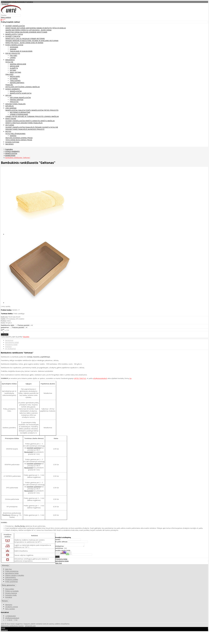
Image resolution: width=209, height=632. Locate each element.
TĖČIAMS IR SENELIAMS (40, 41)
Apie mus (58, 563)
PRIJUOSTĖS (14, 102)
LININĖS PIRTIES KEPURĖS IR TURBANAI (20, 116)
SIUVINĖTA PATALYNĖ (50, 127)
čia (130, 378)
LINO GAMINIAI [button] (10, 108)
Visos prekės (9, 589)
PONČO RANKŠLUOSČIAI (34, 110)
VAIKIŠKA (13, 136)
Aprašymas (9, 340)
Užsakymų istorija (11, 607)
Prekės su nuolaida (12, 591)
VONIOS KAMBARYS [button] (12, 89)
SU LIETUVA (30, 30)
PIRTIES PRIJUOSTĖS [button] (12, 53)
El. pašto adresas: (61, 542)
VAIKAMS (8, 41)
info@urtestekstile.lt (19, 2)
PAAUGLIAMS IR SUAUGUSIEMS (21, 51)
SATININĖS (14, 78)
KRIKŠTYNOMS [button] (10, 119)
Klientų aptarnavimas (8, 585)
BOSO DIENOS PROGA (24, 140)
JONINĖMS (33, 32)
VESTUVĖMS (21, 28)
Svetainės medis (11, 595)
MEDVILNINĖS (15, 76)
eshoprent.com (30, 626)
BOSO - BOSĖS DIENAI (43, 30)
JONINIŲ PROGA (27, 138)
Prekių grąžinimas (11, 581)
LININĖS (13, 58)
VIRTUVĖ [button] (8, 95)
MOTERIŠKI (16, 30)
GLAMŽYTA (14, 68)
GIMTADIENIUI (31, 28)
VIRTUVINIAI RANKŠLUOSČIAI (20, 98)
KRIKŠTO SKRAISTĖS (32, 121)
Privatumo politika (11, 579)
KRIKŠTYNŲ (9, 43)
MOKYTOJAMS (42, 32)
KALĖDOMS (24, 32)
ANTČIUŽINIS (20, 87)
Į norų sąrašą (5, 306)
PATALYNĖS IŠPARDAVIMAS (15, 134)
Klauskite (26, 337)
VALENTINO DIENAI (12, 32)
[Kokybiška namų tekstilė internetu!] (11, 13)
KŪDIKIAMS (14, 47)
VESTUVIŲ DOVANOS (13, 138)
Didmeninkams (10, 577)
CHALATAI (21, 110)
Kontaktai (29, 2)
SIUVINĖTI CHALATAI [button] (12, 36)
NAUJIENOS (9, 144)
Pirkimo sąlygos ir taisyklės (14, 575)
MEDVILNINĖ (14, 66)
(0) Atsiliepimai (10, 349)
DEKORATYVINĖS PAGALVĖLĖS (32, 123)
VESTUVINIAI (53, 41)
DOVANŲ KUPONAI (12, 142)
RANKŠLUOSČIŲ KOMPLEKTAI (20, 93)
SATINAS (13, 70)
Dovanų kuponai (11, 593)
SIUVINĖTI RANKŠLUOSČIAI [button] (15, 26)
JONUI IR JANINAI (37, 43)
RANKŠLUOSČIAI (16, 91)
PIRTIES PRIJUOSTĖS (51, 110)
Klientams (5, 601)
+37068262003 (6, 2)
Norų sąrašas (10, 609)
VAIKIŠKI (8, 30)
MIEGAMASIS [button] (10, 60)
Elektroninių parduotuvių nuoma (12, 626)
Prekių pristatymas (11, 571)
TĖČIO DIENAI (10, 140)
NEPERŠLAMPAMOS (17, 83)
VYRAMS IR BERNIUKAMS (19, 114)
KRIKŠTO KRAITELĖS (13, 123)
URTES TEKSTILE (80, 378)
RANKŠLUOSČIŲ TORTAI (14, 34)
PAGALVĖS (9, 85)
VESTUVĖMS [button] (9, 125)
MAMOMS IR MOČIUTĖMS (22, 41)
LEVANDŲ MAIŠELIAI (32, 87)
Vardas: (57, 539)
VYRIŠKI (23, 30)
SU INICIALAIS (25, 38)
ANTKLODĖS (10, 87)
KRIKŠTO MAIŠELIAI (47, 121)
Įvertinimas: (59, 548)
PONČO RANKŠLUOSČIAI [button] (14, 45)
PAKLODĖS (9, 74)
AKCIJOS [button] (8, 131)
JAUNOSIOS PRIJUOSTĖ (36, 129)
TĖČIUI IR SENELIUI (59, 28)
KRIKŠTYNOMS (11, 28)
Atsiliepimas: (59, 546)
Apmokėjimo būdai (12, 342)
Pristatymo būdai (11, 344)
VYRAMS (33, 38)
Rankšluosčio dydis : (8, 325)
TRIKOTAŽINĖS (15, 81)
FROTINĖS (13, 55)
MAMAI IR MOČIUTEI (44, 28)
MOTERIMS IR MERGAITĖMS (20, 112)
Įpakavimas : (5, 327)
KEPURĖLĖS (9, 106)
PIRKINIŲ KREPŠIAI (16, 100)
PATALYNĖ (9, 62)
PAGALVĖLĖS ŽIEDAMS (33, 127)
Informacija (5, 565)
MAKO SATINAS (15, 72)
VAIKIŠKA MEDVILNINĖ (18, 64)
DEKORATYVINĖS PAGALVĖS (15, 104)
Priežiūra (8, 347)
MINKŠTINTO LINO (12, 38)
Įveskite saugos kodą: (62, 550)
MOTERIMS (41, 38)
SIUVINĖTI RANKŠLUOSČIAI (15, 121)
